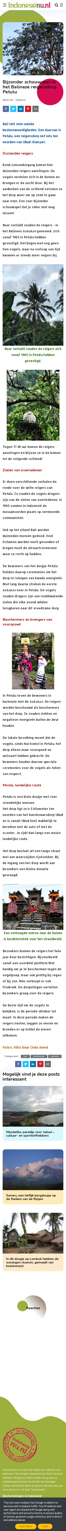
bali (25, 1056)
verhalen (55, 1056)
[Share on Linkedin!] (21, 109)
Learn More (26, 1526)
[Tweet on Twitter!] (13, 109)
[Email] (35, 109)
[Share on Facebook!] (6, 109)
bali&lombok (39, 1056)
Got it (45, 1526)
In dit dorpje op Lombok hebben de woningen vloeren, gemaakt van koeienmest (32, 1262)
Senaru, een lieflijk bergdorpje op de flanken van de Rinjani (31, 1197)
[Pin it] (28, 109)
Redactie (8, 100)
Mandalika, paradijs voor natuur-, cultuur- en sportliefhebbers (30, 1134)
